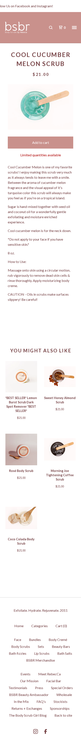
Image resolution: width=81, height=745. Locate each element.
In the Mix (21, 701)
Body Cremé (58, 639)
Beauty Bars (61, 646)
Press (39, 688)
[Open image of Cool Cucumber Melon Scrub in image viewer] (40, 107)
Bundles (35, 639)
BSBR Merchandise (40, 660)
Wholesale (64, 695)
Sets (41, 646)
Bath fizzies (17, 653)
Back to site (63, 715)
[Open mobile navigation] (74, 27)
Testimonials (17, 688)
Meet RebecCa (49, 674)
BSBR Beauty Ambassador (29, 695)
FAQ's (41, 701)
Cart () (61, 626)
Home (19, 626)
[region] (40, 6)
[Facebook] (45, 731)
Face (17, 639)
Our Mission (29, 681)
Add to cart (40, 142)
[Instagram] (35, 731)
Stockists (60, 701)
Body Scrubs (20, 646)
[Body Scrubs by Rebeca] (17, 28)
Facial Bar (53, 681)
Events (25, 674)
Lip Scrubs (41, 653)
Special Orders (62, 688)
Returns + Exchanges (26, 708)
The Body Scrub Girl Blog (28, 715)
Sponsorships (60, 708)
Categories (39, 626)
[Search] (50, 27)
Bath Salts (64, 653)
